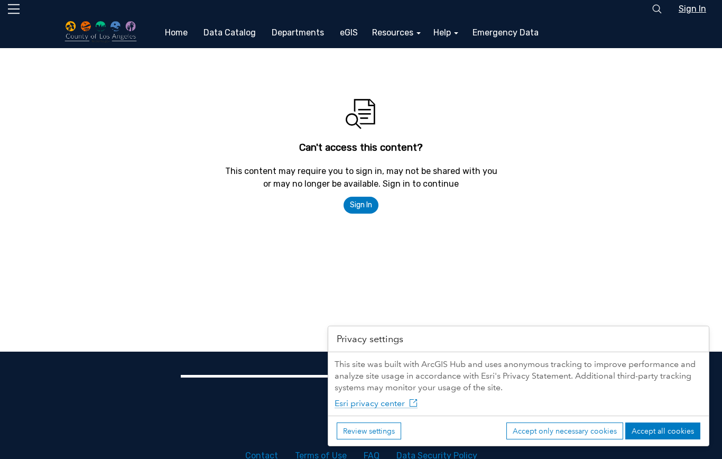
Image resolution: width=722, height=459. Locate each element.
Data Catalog (229, 32)
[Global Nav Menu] (14, 9)
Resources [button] (393, 32)
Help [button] (443, 32)
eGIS (349, 32)
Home (176, 32)
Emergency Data (506, 32)
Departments (298, 32)
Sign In (692, 9)
